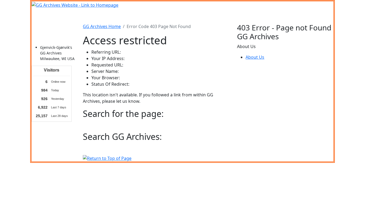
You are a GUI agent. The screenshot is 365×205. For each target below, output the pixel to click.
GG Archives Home (102, 26)
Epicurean (163, 16)
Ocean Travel (116, 16)
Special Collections (273, 16)
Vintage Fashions (195, 16)
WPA (221, 16)
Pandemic (240, 16)
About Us (255, 57)
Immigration (86, 16)
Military (141, 16)
